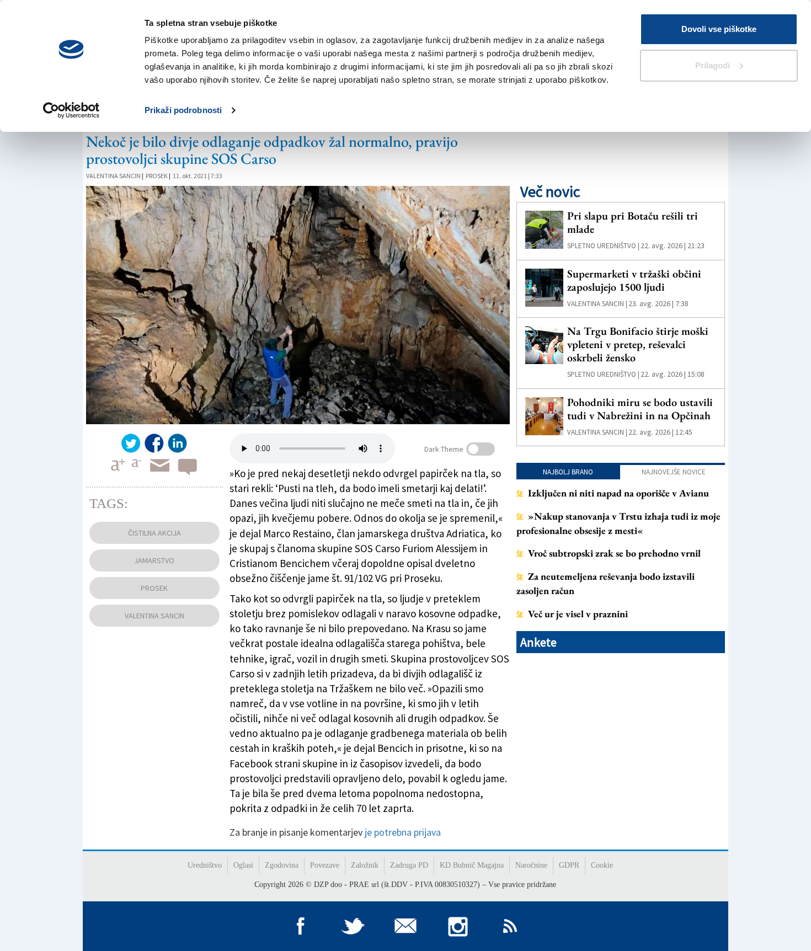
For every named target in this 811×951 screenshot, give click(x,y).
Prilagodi (712, 65)
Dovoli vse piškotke (718, 29)
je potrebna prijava (403, 832)
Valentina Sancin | (597, 303)
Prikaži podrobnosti (183, 110)
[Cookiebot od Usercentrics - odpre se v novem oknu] (71, 110)
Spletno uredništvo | (603, 245)
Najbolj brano (568, 472)
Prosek (157, 176)
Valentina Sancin (113, 176)
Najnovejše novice (674, 472)
